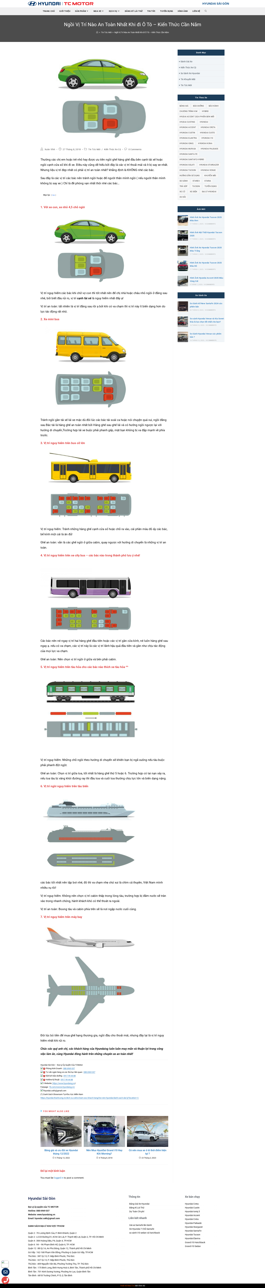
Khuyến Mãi (210, 175)
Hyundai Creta (208, 127)
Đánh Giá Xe (186, 61)
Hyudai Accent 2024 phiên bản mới (197, 117)
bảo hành (214, 106)
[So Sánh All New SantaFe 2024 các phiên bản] (183, 306)
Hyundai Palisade (209, 149)
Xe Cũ (182, 192)
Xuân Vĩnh (50, 149)
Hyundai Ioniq (186, 143)
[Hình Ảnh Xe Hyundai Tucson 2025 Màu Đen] (183, 220)
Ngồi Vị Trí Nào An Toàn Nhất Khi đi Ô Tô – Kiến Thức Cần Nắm (141, 32)
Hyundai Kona (205, 143)
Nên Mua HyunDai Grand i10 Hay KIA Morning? (104, 1152)
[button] (6, 1272)
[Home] (97, 32)
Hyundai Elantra (188, 138)
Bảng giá (184, 106)
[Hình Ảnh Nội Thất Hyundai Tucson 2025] (183, 235)
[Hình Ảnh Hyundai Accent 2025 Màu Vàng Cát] (183, 281)
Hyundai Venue (208, 170)
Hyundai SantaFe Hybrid (192, 159)
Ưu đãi (183, 197)
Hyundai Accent (188, 127)
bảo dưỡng (198, 106)
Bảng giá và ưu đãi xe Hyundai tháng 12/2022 (61, 1152)
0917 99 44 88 (69, 1076)
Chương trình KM (188, 111)
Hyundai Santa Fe (188, 154)
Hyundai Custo (207, 133)
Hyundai (204, 122)
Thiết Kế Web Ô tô (127, 1286)
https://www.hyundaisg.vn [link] (63, 1083)
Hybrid (205, 111)
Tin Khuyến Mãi (188, 79)
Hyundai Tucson (188, 170)
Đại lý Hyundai (209, 192)
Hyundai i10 (207, 138)
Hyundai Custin (187, 133)
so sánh (184, 181)
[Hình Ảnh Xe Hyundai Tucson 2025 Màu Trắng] (183, 251)
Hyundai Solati (187, 165)
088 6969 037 (69, 1068)
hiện (53, 195)
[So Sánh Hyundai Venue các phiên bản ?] (183, 337)
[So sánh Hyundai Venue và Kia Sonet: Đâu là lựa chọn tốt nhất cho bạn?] (183, 322)
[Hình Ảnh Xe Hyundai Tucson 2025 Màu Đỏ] (183, 266)
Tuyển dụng (211, 186)
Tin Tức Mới (94, 149)
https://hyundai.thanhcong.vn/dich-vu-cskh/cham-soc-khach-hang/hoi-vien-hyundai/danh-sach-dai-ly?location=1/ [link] (89, 1098)
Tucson (196, 186)
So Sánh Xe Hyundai (190, 73)
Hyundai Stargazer (209, 165)
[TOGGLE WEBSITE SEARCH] (205, 11)
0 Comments (135, 149)
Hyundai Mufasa (188, 149)
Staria (207, 181)
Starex (196, 181)
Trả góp (184, 186)
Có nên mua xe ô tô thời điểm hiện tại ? (147, 1152)
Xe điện (193, 192)
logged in (58, 1177)
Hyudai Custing (187, 122)
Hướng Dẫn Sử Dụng (190, 175)
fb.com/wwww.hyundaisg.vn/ (62, 1087)
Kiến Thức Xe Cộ (112, 149)
